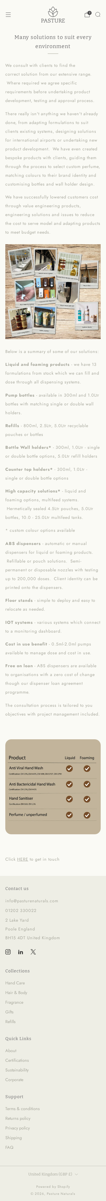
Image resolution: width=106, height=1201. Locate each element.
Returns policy (17, 1118)
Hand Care (15, 983)
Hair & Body (16, 993)
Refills (10, 1022)
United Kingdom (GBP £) (50, 1174)
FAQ (9, 1147)
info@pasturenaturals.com (31, 901)
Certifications (17, 1060)
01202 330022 (21, 910)
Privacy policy (17, 1128)
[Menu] (8, 15)
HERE (22, 859)
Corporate (14, 1080)
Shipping (13, 1138)
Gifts (9, 1012)
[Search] (98, 14)
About (10, 1051)
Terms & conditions (22, 1109)
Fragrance (14, 1002)
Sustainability (17, 1070)
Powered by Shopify (53, 1186)
